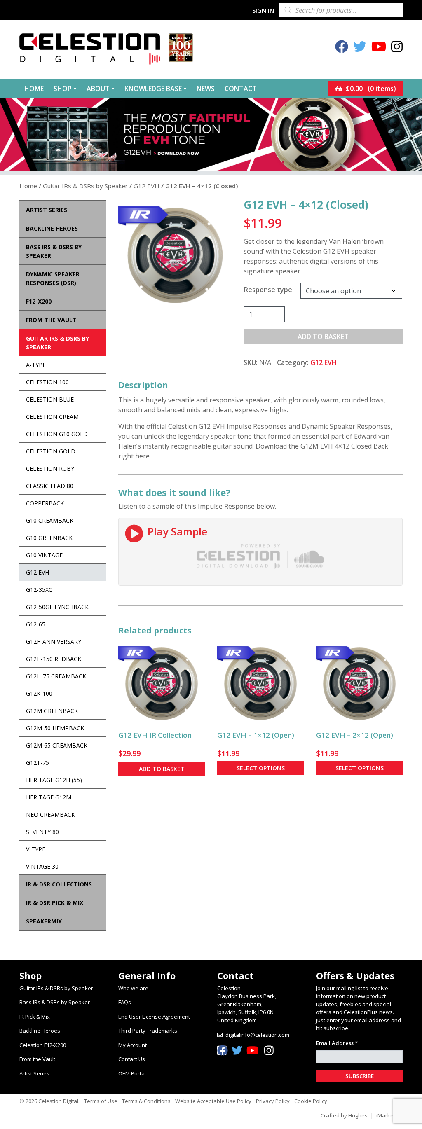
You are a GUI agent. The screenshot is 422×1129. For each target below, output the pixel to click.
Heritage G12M (48, 797)
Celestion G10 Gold (57, 434)
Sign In (263, 10)
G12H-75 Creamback (56, 676)
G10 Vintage (44, 555)
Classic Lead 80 (49, 486)
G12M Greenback (52, 711)
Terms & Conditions (146, 1101)
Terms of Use (100, 1101)
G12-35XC (39, 590)
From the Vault (37, 1059)
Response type (268, 289)
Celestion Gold (50, 451)
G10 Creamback (49, 520)
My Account (132, 1045)
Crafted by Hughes (344, 1115)
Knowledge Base (153, 88)
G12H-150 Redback (53, 659)
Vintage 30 (42, 866)
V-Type (35, 849)
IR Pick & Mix (34, 1016)
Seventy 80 (42, 832)
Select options (261, 768)
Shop (63, 88)
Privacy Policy (273, 1101)
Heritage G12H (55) (54, 780)
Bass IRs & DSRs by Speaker (54, 1002)
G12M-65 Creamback (56, 745)
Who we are (133, 988)
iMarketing (389, 1115)
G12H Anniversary (53, 641)
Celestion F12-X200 (42, 1045)
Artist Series (34, 1073)
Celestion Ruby (50, 468)
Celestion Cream (52, 417)
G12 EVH (146, 186)
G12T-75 (37, 763)
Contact (241, 88)
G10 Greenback (49, 538)
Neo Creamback (50, 814)
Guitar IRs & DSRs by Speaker (85, 186)
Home (34, 88)
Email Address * (337, 1043)
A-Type (36, 365)
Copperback (45, 503)
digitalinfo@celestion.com (257, 1034)
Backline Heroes (39, 1030)
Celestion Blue (50, 399)
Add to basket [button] (162, 769)
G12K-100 (39, 693)
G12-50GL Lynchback (57, 607)
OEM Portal (132, 1073)
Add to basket (323, 336)
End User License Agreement (154, 1016)
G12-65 (35, 624)
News (206, 88)
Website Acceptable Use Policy (213, 1101)
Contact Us (131, 1059)
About (98, 88)
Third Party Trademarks (147, 1030)
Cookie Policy (310, 1101)
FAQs (124, 1002)
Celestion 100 (47, 382)
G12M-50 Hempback (55, 728)
